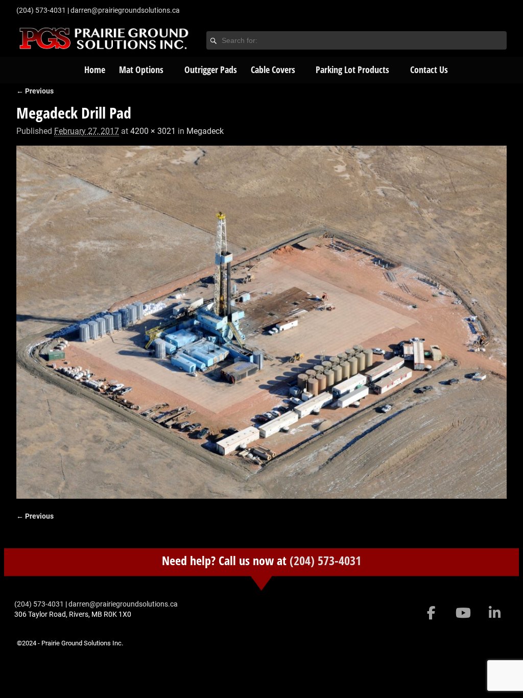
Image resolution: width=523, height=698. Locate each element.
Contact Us (429, 69)
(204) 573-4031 (325, 560)
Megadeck (205, 131)
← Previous (35, 91)
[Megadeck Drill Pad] (261, 322)
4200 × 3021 (153, 131)
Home (94, 69)
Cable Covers (273, 69)
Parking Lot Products (352, 69)
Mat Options (141, 69)
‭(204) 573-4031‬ (41, 10)
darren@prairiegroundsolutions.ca (125, 10)
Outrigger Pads (210, 69)
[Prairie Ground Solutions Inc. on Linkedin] (495, 613)
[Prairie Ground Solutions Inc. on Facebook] (431, 613)
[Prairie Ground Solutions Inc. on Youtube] (463, 613)
